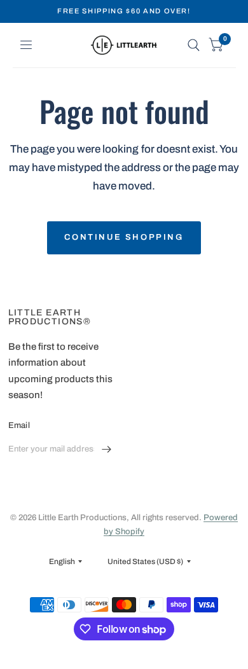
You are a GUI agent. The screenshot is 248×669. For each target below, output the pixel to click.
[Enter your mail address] (107, 449)
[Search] (193, 45)
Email (19, 425)
